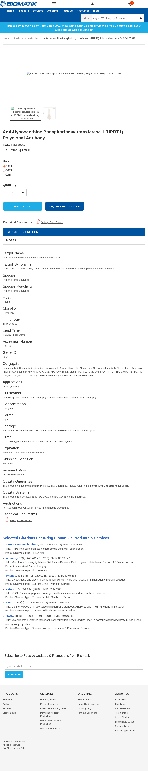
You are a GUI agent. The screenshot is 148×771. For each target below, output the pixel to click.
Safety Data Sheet (52, 222)
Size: (6, 161)
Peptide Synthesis (49, 704)
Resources (83, 10)
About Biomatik (122, 708)
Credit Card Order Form (89, 704)
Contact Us (120, 699)
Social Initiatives (123, 726)
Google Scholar (82, 29)
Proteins (7, 708)
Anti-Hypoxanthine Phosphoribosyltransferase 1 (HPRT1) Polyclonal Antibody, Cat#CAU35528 (89, 38)
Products (23, 10)
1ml (9, 174)
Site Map (7, 748)
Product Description (22, 232)
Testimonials (121, 713)
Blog (96, 10)
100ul (10, 166)
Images (11, 240)
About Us (67, 10)
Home (10, 10)
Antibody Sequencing (50, 728)
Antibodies (33, 38)
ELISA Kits (8, 699)
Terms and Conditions (103, 485)
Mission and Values (124, 722)
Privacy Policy (20, 748)
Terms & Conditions (87, 713)
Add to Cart (22, 206)
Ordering (52, 10)
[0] (129, 4)
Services (38, 10)
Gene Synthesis (48, 699)
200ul (10, 170)
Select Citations (116, 25)
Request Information (65, 206)
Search (141, 18)
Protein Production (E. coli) (53, 708)
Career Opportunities (125, 730)
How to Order (84, 699)
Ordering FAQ (84, 708)
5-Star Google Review (89, 25)
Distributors (120, 704)
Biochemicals (9, 713)
